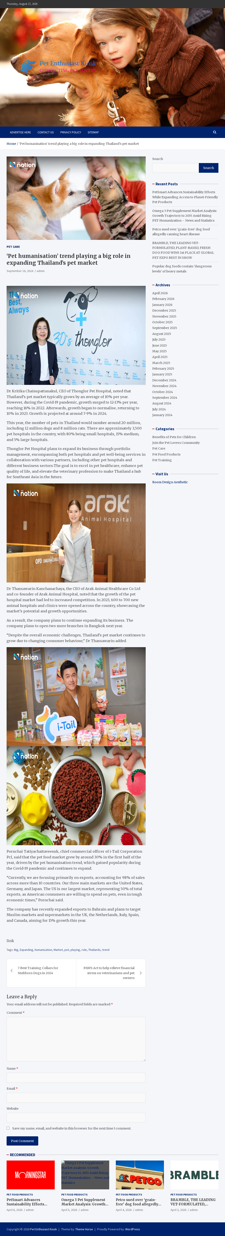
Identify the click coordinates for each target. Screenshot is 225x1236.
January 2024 (162, 415)
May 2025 (159, 351)
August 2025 (161, 334)
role (84, 950)
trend (105, 950)
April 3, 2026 (178, 1210)
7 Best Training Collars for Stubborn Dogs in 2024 (38, 970)
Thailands (94, 950)
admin (41, 271)
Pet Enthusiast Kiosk (43, 1229)
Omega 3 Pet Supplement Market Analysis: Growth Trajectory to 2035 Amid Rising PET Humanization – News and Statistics (184, 216)
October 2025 (162, 322)
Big (16, 950)
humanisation (43, 950)
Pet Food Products (166, 454)
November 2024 (164, 386)
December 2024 (164, 380)
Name (12, 1069)
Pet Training (162, 460)
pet (66, 950)
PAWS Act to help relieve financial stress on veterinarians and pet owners (108, 973)
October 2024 (162, 392)
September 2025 (164, 328)
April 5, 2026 (69, 1210)
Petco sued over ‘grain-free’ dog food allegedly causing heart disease (137, 1204)
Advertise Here (20, 132)
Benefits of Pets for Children (174, 437)
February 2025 (163, 369)
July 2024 (159, 409)
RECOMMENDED (22, 1154)
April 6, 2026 (14, 1210)
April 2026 (160, 293)
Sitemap (93, 132)
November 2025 (164, 316)
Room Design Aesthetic (170, 482)
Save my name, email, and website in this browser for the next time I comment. (71, 1128)
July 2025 (159, 340)
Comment (16, 1013)
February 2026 (163, 299)
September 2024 (164, 398)
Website (12, 1109)
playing (75, 950)
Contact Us (46, 132)
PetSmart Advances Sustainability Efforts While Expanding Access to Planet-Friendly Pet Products (185, 197)
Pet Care (13, 247)
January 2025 (162, 374)
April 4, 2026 (124, 1210)
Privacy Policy (70, 132)
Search (157, 159)
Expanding (26, 950)
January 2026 (162, 305)
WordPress (132, 1229)
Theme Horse (84, 1229)
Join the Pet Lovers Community (176, 443)
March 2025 (161, 363)
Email (12, 1089)
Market (58, 950)
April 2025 (160, 357)
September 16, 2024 (20, 271)
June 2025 (159, 345)
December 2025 (164, 310)
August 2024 (161, 403)
